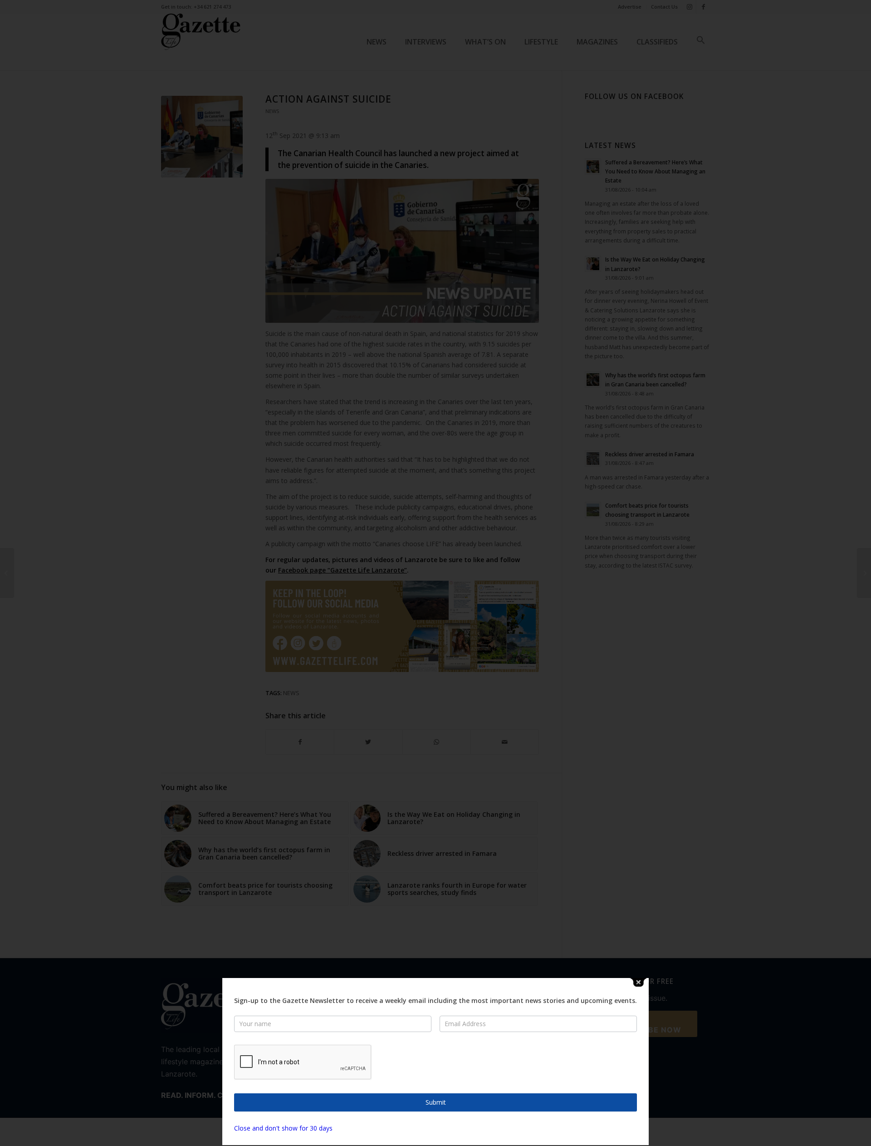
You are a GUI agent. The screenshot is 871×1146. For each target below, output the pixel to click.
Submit (436, 1102)
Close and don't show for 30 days (283, 1128)
